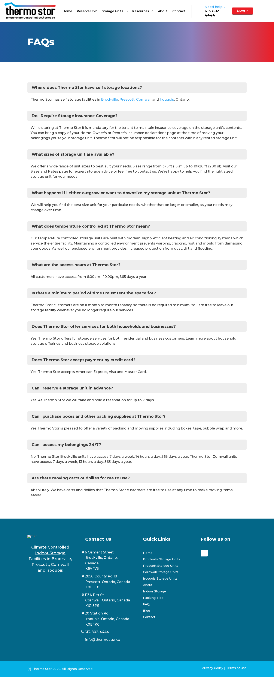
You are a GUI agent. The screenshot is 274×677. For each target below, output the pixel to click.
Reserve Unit (87, 11)
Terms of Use (236, 668)
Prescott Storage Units (160, 566)
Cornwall (143, 99)
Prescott (127, 99)
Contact (178, 11)
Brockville (109, 99)
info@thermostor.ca (102, 640)
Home (67, 11)
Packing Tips (153, 598)
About (163, 11)
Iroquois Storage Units (160, 578)
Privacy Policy (212, 668)
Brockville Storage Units (161, 559)
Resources (140, 11)
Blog (146, 611)
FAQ (146, 604)
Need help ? (215, 11)
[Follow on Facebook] (204, 553)
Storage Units (112, 11)
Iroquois (167, 99)
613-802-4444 (97, 632)
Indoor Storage (154, 591)
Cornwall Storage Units (161, 572)
